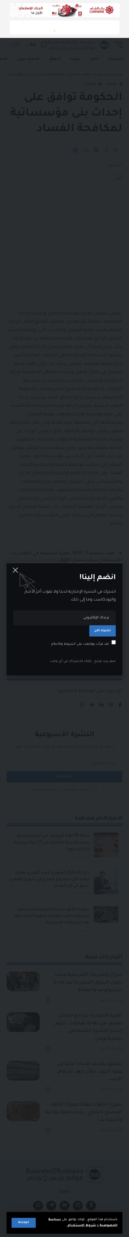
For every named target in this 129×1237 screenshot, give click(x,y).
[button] (24, 1223)
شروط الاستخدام (81, 1225)
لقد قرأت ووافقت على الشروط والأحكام (80, 644)
